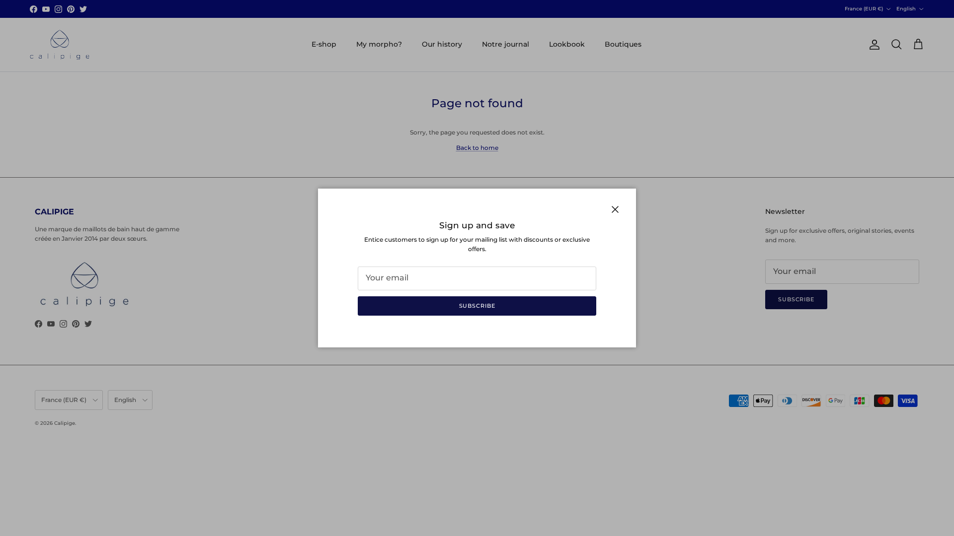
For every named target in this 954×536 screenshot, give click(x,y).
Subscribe (477, 305)
